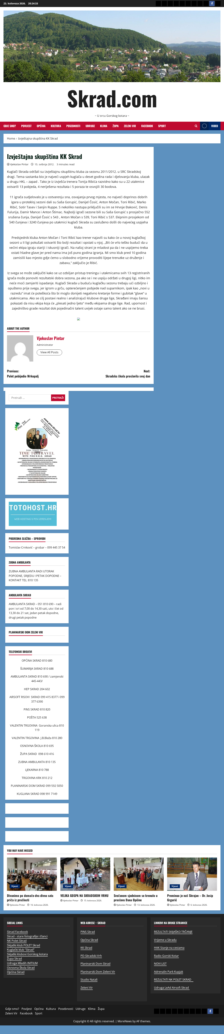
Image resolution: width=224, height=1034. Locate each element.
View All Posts (49, 352)
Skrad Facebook (17, 932)
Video (214, 126)
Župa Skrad (14, 958)
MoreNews (125, 1021)
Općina (41, 126)
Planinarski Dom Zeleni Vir (97, 972)
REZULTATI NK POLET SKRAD (173, 979)
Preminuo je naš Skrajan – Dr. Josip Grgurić (190, 897)
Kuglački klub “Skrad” (20, 950)
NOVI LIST (160, 964)
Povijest (26, 126)
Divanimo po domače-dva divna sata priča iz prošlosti (30, 897)
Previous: (23, 373)
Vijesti (14, 886)
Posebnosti (73, 126)
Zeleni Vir (130, 126)
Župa (116, 126)
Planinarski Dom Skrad (95, 964)
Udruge (90, 126)
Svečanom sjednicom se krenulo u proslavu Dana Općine (136, 897)
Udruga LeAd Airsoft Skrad (172, 988)
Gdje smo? (10, 126)
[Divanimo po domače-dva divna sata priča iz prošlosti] (32, 874)
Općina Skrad (15, 972)
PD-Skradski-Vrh (91, 956)
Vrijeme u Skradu (165, 940)
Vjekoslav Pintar (19, 164)
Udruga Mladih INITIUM (22, 963)
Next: (128, 373)
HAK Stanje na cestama (169, 948)
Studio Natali (88, 979)
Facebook (147, 126)
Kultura (56, 126)
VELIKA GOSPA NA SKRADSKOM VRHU (84, 895)
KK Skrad (86, 948)
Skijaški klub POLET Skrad (23, 945)
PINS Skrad (87, 932)
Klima (103, 126)
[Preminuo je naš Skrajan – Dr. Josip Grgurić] (192, 874)
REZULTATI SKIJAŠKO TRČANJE (173, 932)
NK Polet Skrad (17, 941)
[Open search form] (196, 126)
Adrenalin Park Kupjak (168, 972)
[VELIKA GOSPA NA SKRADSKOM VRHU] (85, 874)
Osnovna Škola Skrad (21, 968)
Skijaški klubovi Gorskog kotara (27, 954)
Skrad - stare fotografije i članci (27, 936)
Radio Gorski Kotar (166, 956)
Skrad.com (112, 97)
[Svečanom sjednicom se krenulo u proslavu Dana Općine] (139, 874)
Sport (162, 126)
